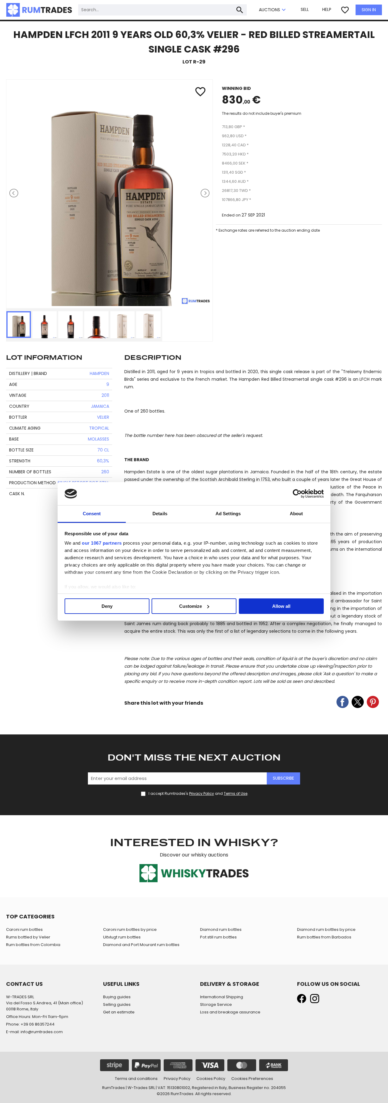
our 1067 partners (102, 543)
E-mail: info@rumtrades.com (34, 1032)
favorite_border (345, 10)
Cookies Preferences (252, 1078)
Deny (107, 606)
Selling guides (117, 1004)
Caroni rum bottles (24, 929)
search (239, 10)
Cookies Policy (210, 1078)
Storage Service (216, 1004)
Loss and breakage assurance (230, 1012)
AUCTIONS (273, 10)
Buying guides (117, 997)
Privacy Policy (201, 793)
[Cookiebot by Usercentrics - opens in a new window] (297, 493)
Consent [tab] (92, 513)
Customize (190, 606)
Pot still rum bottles (218, 937)
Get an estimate (119, 1012)
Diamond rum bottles (221, 929)
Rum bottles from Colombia (33, 945)
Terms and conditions (136, 1078)
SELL (305, 9)
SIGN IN (369, 10)
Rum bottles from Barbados (324, 937)
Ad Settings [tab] (228, 513)
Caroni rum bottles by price (130, 929)
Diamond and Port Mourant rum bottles (141, 945)
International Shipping (221, 997)
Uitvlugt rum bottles (122, 937)
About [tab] (296, 513)
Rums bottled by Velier (28, 937)
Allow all (281, 606)
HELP (326, 9)
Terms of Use (235, 793)
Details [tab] (159, 513)
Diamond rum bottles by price (326, 929)
